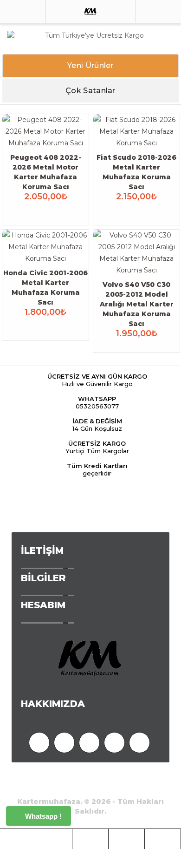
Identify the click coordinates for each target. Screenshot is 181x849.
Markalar (152, 776)
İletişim (118, 786)
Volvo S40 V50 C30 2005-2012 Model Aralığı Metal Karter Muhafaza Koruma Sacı (137, 304)
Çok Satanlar (90, 90)
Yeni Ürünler (90, 65)
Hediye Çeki (105, 776)
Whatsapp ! (42, 816)
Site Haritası (74, 786)
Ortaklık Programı (41, 776)
